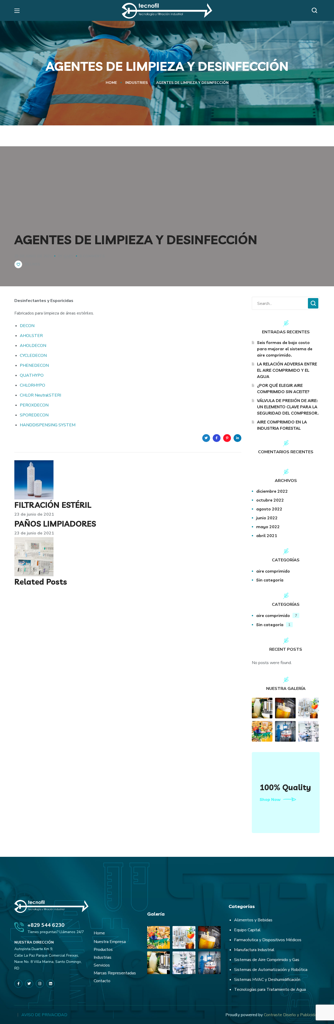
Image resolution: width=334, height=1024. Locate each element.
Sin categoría (269, 580)
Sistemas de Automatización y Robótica (270, 970)
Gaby (68, 256)
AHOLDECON (33, 345)
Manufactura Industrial (254, 950)
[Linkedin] (237, 438)
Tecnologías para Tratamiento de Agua (270, 989)
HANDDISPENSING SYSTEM (47, 425)
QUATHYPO (32, 375)
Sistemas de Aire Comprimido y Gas (266, 960)
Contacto (102, 981)
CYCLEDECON (33, 355)
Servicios (102, 965)
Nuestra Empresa (110, 942)
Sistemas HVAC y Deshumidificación (267, 979)
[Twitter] (29, 984)
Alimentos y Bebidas (253, 920)
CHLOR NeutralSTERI (40, 395)
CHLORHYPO (32, 385)
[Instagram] (40, 984)
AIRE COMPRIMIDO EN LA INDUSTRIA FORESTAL (282, 425)
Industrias (102, 957)
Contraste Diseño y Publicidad (291, 1015)
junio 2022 (267, 517)
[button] (316, 10)
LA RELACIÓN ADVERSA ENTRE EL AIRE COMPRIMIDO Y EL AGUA (287, 370)
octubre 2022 (270, 500)
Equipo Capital (247, 930)
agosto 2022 (269, 508)
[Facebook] (18, 984)
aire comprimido (273, 571)
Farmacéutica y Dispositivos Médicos (267, 940)
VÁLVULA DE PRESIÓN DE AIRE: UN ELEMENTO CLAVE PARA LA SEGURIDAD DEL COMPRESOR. (288, 407)
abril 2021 (266, 535)
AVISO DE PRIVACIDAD (44, 1015)
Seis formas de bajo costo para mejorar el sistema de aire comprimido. (284, 349)
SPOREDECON (34, 415)
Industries (136, 82)
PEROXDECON (34, 405)
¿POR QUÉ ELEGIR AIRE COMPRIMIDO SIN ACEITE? (283, 388)
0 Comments (92, 256)
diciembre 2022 (272, 491)
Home (111, 82)
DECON (27, 326)
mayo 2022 (268, 526)
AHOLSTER (31, 336)
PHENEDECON (34, 365)
